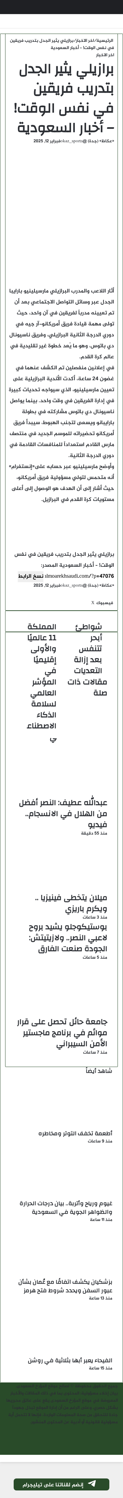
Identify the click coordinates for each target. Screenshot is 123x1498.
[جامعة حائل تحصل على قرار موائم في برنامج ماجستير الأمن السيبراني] (61, 1012)
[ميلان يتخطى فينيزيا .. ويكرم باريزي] (61, 888)
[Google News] (93, 596)
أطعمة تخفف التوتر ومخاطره (75, 1133)
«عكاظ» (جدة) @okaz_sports (87, 141)
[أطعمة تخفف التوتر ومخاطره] (74, 1125)
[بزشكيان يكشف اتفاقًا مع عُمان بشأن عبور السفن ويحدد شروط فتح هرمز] (74, 1274)
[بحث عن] (13, 9)
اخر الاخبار (85, 41)
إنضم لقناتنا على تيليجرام (53, 1485)
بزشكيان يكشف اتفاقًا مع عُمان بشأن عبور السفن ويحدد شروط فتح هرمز (65, 1286)
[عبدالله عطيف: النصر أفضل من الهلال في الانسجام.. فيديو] (61, 793)
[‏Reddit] (87, 603)
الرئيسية (105, 41)
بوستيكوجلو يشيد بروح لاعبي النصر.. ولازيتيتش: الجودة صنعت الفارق (68, 938)
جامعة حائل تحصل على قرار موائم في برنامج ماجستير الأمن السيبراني (62, 1033)
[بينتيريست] (88, 603)
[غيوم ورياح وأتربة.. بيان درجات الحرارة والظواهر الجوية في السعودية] (74, 1195)
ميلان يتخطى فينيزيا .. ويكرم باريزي (71, 903)
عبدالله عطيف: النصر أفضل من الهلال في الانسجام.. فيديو (63, 813)
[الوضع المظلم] (97, 9)
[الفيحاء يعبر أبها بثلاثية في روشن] (74, 1352)
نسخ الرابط (30, 576)
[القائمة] (109, 9)
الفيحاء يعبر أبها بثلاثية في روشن (70, 1360)
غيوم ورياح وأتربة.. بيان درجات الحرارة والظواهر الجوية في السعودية (65, 1207)
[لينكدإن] (89, 603)
